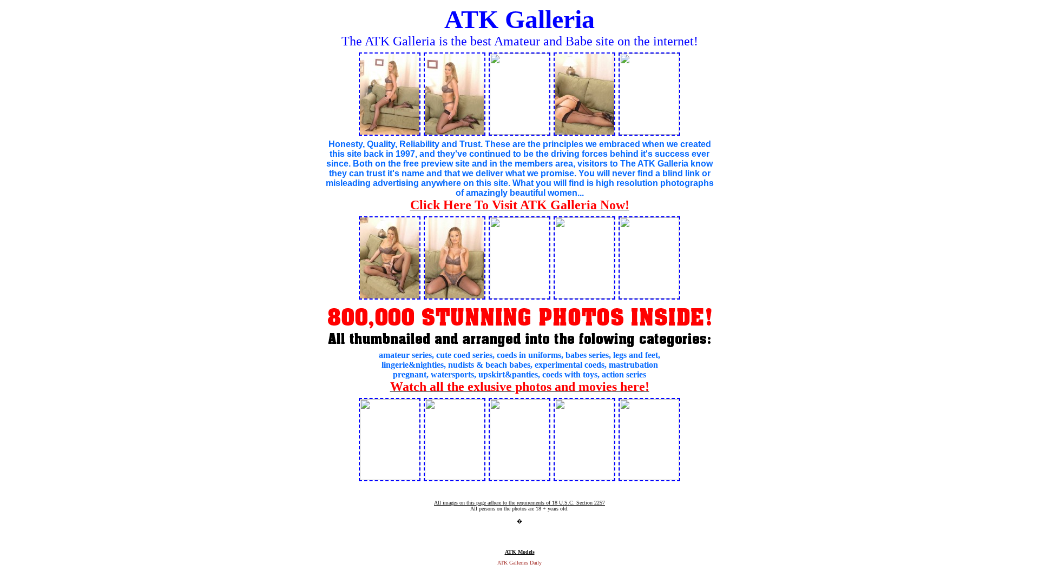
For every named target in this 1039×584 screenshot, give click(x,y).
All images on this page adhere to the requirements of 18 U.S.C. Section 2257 (519, 503)
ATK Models (520, 552)
